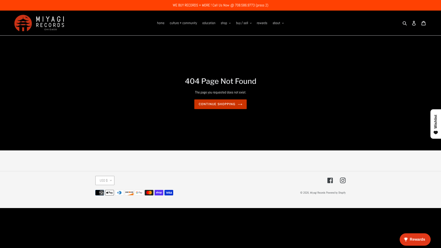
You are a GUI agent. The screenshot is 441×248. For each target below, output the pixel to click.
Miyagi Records (317, 192)
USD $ (104, 180)
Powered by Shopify (336, 192)
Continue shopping (217, 104)
